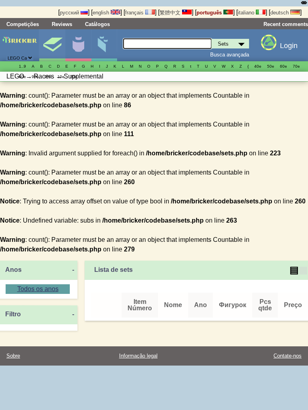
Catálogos (97, 24)
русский (70, 13)
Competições (22, 24)
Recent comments (285, 24)
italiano (247, 13)
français (135, 13)
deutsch (280, 13)
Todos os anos (38, 288)
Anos (13, 269)
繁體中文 (171, 13)
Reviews (62, 24)
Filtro (13, 314)
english (102, 13)
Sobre (13, 356)
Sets (52, 45)
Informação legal (138, 356)
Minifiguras (78, 45)
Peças (104, 45)
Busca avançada (229, 55)
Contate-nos (288, 356)
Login (289, 46)
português (210, 13)
